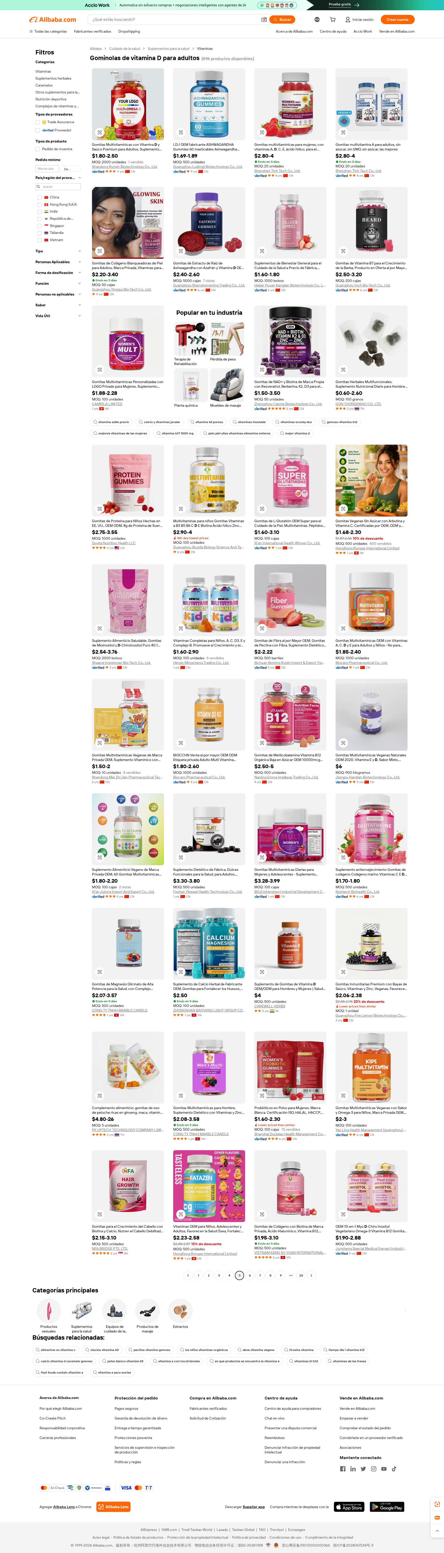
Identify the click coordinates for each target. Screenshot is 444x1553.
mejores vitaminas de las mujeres (122, 433)
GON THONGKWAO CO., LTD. (358, 404)
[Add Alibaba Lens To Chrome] (113, 1507)
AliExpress (149, 1530)
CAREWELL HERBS (269, 1006)
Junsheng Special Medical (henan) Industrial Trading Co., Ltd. (372, 1248)
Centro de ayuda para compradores (293, 1408)
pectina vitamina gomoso (152, 1350)
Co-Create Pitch (53, 1418)
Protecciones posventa (133, 1438)
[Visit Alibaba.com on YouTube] (384, 1469)
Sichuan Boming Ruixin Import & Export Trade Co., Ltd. (290, 663)
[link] (437, 1504)
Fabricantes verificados (208, 1408)
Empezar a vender (354, 1418)
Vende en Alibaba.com (357, 1408)
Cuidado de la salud (124, 48)
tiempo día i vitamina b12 (347, 1350)
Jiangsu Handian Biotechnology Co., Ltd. (368, 777)
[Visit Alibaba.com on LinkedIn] (353, 1469)
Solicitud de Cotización (208, 1418)
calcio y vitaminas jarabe (162, 422)
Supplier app (254, 1507)
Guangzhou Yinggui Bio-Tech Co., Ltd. (121, 289)
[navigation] (58, 662)
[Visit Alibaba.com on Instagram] (374, 1469)
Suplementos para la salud (168, 48)
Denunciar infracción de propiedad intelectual (292, 1449)
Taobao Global (243, 1530)
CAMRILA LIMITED (107, 404)
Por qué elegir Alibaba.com (61, 1408)
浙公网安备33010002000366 (306, 1545)
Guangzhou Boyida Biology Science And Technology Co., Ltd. (209, 547)
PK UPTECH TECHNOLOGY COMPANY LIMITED (128, 1130)
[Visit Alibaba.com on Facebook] (343, 1469)
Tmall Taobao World (196, 1530)
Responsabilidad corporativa (62, 1428)
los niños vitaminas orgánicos (206, 1350)
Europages (296, 1530)
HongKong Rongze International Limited (367, 548)
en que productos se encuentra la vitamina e (247, 1361)
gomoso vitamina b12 (342, 422)
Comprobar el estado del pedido (365, 1428)
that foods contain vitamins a (62, 1372)
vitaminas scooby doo (296, 422)
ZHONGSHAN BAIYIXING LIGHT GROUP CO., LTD (209, 1010)
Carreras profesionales (58, 1438)
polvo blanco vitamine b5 (125, 1361)
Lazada (222, 1530)
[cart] (334, 20)
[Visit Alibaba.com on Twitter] (363, 1469)
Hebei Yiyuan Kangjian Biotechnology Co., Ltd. (290, 285)
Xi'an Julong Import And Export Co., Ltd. (123, 892)
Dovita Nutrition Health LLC (114, 543)
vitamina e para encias (114, 1372)
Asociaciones (350, 1447)
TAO (262, 1530)
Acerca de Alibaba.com (59, 1398)
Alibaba (95, 48)
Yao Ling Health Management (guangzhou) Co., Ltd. (372, 1130)
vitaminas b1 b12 (306, 1361)
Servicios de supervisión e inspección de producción (145, 1449)
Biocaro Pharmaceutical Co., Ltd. (361, 663)
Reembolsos (275, 1438)
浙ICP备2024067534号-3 (353, 1545)
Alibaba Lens (64, 1507)
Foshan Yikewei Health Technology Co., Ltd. (207, 892)
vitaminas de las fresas (349, 1361)
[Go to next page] (311, 1275)
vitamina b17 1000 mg (177, 433)
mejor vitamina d (297, 433)
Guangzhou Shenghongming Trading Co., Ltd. (209, 285)
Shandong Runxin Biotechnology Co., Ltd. (125, 167)
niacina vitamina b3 (104, 1350)
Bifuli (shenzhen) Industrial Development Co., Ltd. (290, 892)
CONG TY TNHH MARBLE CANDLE (119, 1010)
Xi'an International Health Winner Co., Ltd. (287, 543)
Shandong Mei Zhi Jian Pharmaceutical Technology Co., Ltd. (128, 777)
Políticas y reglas (128, 1462)
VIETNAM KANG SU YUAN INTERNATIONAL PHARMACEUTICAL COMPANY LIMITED (290, 1253)
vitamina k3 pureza (209, 422)
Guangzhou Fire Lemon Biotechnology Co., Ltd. (372, 1015)
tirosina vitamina (301, 1350)
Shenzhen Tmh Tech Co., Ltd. (277, 171)
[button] (264, 19)
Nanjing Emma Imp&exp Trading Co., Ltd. (286, 777)
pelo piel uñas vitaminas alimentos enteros (239, 433)
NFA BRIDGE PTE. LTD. (110, 1248)
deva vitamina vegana (258, 1350)
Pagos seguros (126, 1408)
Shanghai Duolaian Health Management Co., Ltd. (290, 1134)
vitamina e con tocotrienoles (179, 1361)
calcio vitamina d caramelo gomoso (66, 1361)
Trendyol (277, 1530)
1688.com (169, 1530)
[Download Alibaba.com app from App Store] (349, 1507)
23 (301, 1275)
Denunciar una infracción (285, 1462)
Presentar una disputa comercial (291, 1428)
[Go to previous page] (188, 1275)
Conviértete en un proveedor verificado (371, 1438)
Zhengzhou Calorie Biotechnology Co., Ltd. (288, 404)
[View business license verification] (268, 1545)
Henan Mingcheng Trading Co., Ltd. (201, 663)
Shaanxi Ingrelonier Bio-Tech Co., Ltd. (121, 663)
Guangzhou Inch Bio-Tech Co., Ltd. (363, 285)
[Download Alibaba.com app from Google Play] (387, 1507)
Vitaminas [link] (205, 48)
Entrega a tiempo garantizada (138, 1428)
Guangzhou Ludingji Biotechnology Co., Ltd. (208, 167)
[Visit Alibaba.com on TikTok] (394, 1469)
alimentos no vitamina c (58, 1350)
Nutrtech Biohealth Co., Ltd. (358, 892)
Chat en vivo (274, 1418)
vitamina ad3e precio (113, 422)
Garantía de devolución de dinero (141, 1418)
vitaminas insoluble (252, 422)
